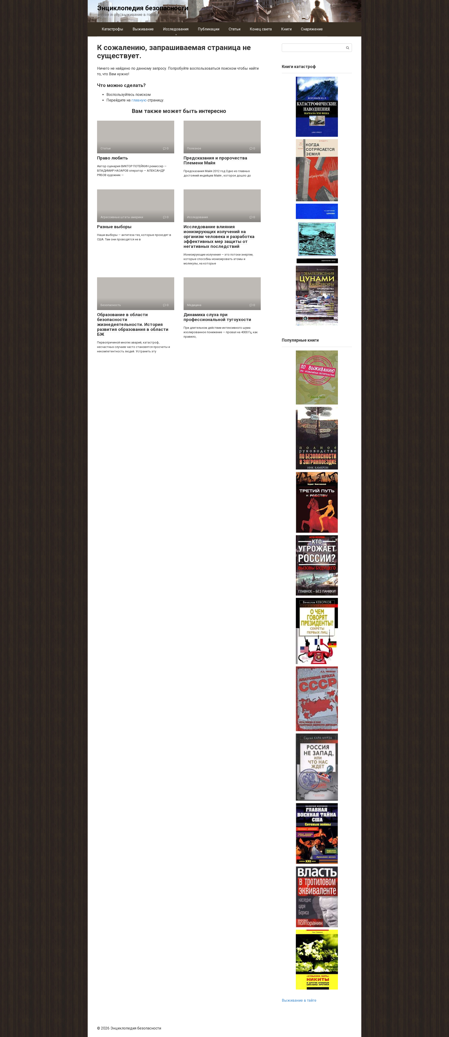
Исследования (175, 29)
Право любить (112, 158)
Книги (286, 29)
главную (139, 100)
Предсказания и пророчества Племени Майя (215, 160)
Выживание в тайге (299, 1000)
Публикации (208, 29)
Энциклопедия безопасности (142, 8)
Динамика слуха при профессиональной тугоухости (217, 317)
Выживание (143, 29)
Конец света (261, 29)
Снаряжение (312, 29)
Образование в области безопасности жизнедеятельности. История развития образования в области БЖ (132, 324)
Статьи (234, 29)
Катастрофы (112, 29)
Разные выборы (114, 226)
